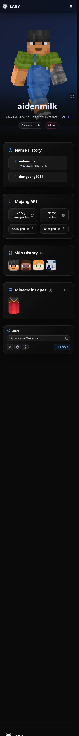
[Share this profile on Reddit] (17, 347)
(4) (41, 253)
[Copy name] (40, 161)
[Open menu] (71, 6)
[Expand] (72, 96)
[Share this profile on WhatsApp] (25, 347)
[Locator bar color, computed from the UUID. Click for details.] (68, 117)
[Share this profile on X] (10, 347)
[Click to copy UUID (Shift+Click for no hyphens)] (63, 117)
